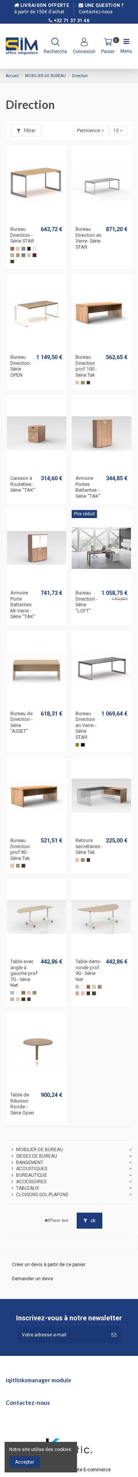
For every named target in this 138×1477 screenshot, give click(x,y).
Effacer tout (58, 1220)
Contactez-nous (96, 12)
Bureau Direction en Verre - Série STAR (86, 725)
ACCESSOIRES (31, 1181)
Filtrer (29, 130)
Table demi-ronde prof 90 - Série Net (88, 970)
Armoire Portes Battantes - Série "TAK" (88, 487)
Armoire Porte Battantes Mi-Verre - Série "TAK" (22, 604)
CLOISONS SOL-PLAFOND (42, 1194)
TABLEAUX (27, 1188)
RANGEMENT (29, 1162)
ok (92, 1220)
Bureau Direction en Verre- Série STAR (89, 238)
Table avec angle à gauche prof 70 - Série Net (24, 973)
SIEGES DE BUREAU (36, 1156)
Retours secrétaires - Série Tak (89, 846)
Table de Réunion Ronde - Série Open (22, 1104)
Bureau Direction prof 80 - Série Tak (20, 849)
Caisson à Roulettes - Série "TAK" (22, 484)
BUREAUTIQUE (31, 1175)
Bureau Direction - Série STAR (22, 235)
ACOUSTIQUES (31, 1168)
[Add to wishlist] (32, 220)
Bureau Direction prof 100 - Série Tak (86, 366)
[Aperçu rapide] (41, 220)
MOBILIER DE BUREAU (39, 1149)
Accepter (24, 1462)
